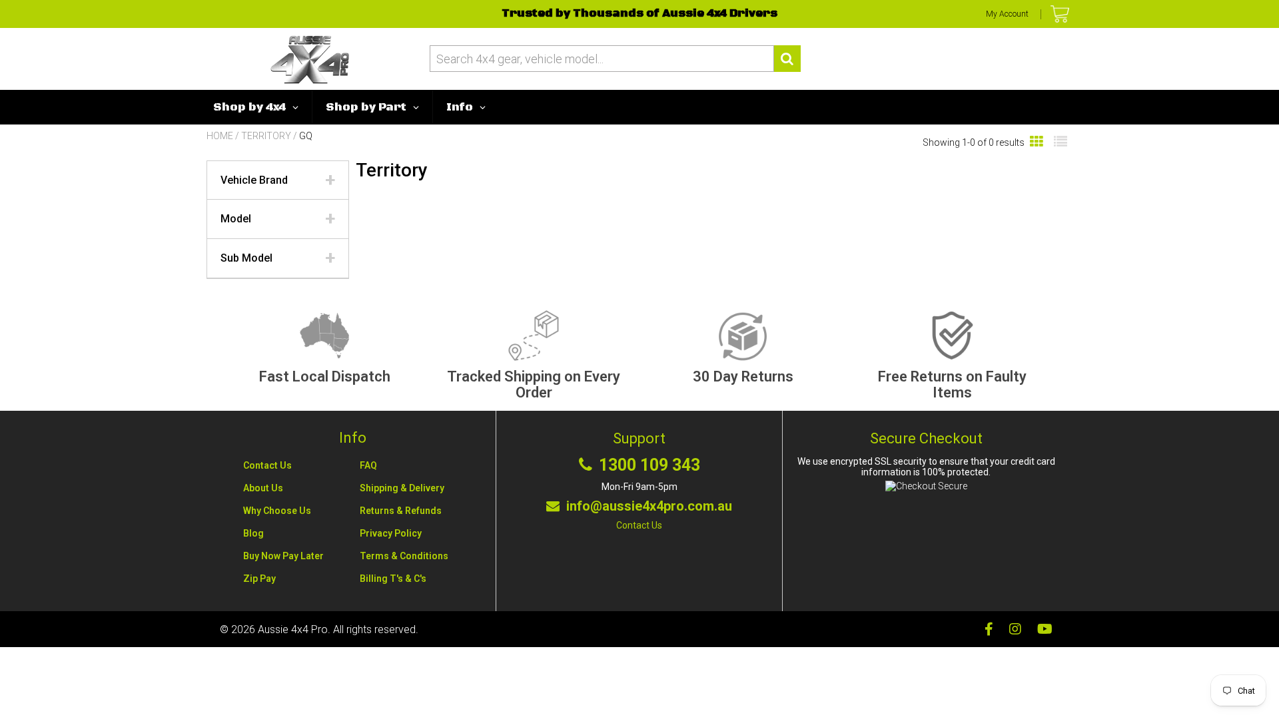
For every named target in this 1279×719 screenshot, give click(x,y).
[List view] (1060, 142)
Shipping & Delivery (402, 488)
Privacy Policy (391, 533)
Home (220, 135)
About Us (263, 488)
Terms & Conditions (404, 556)
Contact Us (267, 465)
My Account (1007, 14)
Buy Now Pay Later (283, 556)
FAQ (368, 465)
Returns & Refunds (401, 510)
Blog (253, 533)
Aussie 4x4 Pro (293, 629)
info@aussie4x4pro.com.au (649, 506)
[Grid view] (1037, 142)
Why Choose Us (277, 510)
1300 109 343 (649, 465)
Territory (266, 135)
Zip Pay (259, 578)
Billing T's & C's (393, 578)
